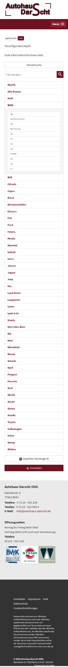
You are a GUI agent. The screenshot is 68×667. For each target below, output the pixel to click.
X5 (11, 159)
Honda (11, 238)
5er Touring (15, 128)
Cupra (11, 191)
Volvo (11, 435)
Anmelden (19, 599)
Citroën (12, 184)
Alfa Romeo (14, 91)
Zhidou (12, 449)
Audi (10, 98)
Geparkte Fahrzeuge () (36, 458)
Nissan (11, 354)
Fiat (10, 218)
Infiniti (11, 252)
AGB (45, 599)
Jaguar (11, 272)
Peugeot (12, 374)
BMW (10, 105)
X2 (11, 143)
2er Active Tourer (17, 119)
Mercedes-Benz (16, 327)
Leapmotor (14, 300)
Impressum (34, 599)
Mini (10, 340)
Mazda (11, 320)
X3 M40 (13, 153)
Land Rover (14, 293)
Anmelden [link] (36, 468)
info (21, 38)
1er (11, 114)
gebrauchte (11, 38)
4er (11, 123)
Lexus (11, 306)
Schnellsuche (34, 65)
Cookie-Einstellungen (26, 608)
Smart (11, 401)
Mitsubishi (14, 347)
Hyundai (12, 245)
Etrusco (12, 211)
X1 (11, 139)
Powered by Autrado (44, 665)
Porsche (12, 381)
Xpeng (11, 442)
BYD (10, 177)
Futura (11, 232)
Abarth (11, 84)
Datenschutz (21, 603)
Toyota (11, 422)
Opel (10, 367)
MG (9, 333)
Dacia (11, 197)
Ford (10, 225)
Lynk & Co (13, 313)
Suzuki (11, 415)
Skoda (11, 395)
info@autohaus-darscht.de (33, 511)
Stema (11, 408)
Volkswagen (15, 429)
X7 (11, 168)
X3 (11, 148)
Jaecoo (12, 265)
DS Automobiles (17, 204)
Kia (9, 286)
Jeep (10, 279)
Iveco (11, 259)
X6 (11, 163)
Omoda (12, 361)
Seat (10, 388)
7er (11, 134)
